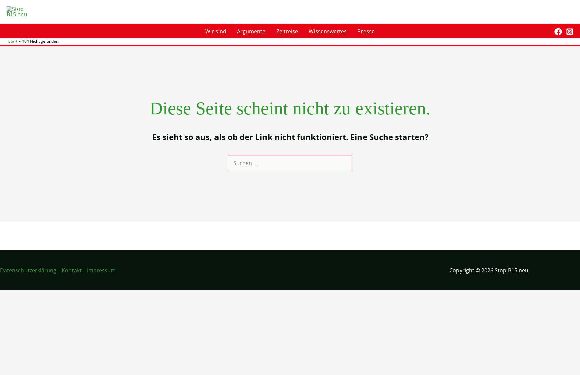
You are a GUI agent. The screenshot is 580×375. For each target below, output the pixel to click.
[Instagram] (569, 31)
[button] (544, 31)
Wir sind (215, 31)
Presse (366, 31)
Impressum (101, 270)
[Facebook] (558, 31)
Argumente (251, 31)
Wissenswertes (328, 31)
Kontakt (72, 270)
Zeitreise (287, 31)
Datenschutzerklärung (28, 270)
